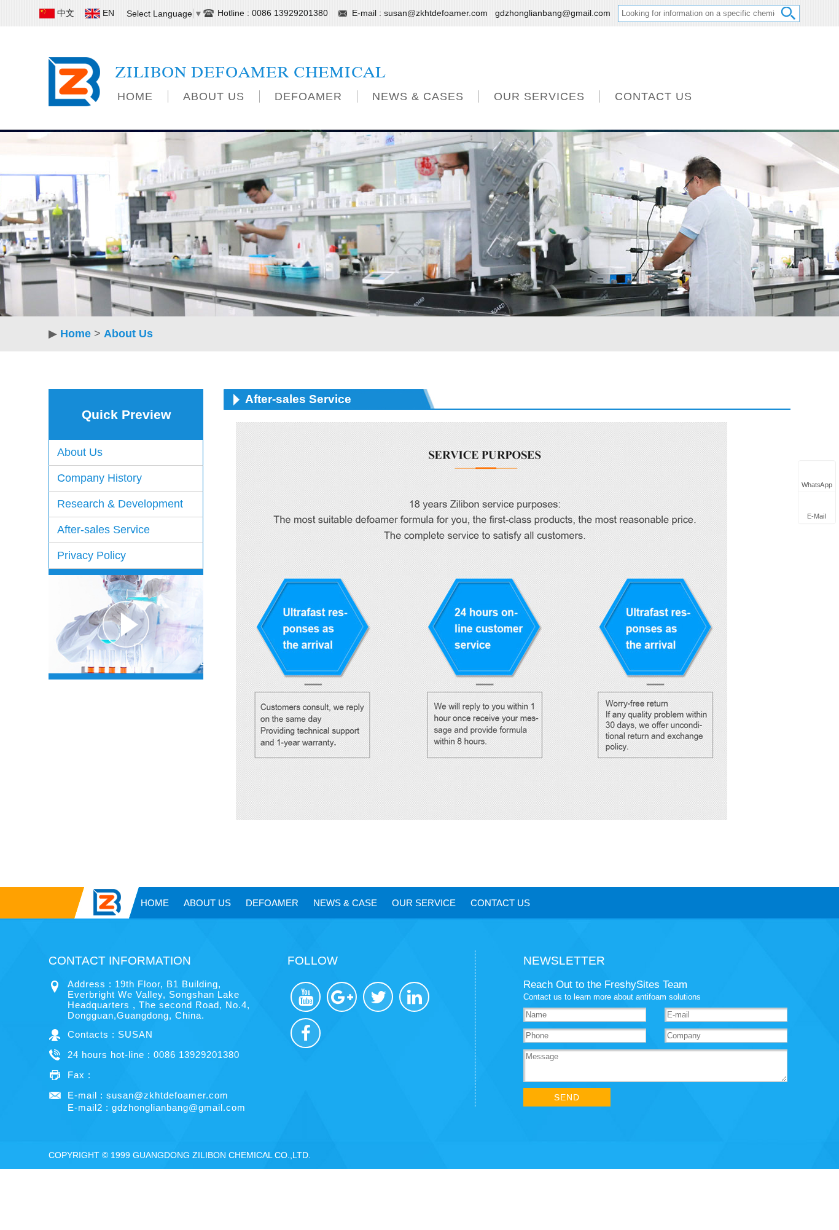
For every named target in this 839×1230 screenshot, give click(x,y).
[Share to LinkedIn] (414, 997)
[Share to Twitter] (378, 997)
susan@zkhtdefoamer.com (437, 13)
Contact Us (653, 96)
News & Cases (418, 96)
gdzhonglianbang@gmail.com (553, 13)
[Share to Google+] (342, 997)
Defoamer (308, 96)
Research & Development (120, 504)
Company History (99, 478)
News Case (345, 903)
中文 (66, 13)
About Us (213, 96)
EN (108, 13)
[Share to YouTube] (306, 997)
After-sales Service (103, 529)
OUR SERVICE (424, 903)
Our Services (539, 96)
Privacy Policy (91, 555)
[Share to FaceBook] (306, 1033)
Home (135, 96)
